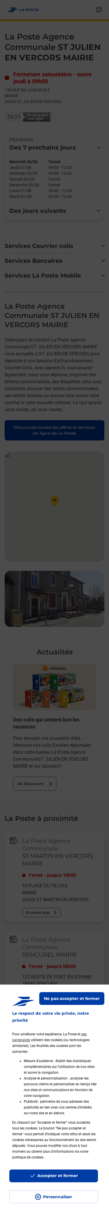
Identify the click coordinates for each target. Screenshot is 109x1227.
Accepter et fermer (57, 1175)
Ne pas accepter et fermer (72, 998)
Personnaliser (57, 1196)
